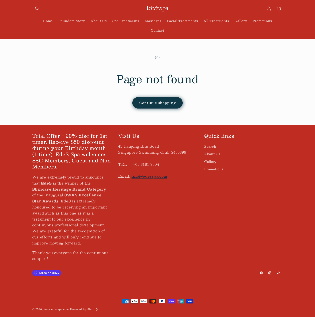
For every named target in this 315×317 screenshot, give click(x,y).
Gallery (210, 161)
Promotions (214, 169)
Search (210, 146)
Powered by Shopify (84, 309)
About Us (212, 153)
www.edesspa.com (56, 309)
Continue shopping (157, 103)
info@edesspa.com (149, 176)
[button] (37, 9)
